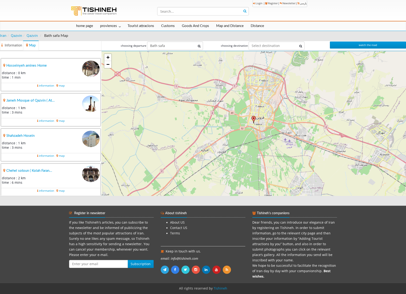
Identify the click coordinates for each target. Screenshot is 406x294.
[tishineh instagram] (197, 269)
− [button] (107, 64)
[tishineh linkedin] (207, 269)
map (62, 86)
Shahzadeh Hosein (20, 135)
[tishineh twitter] (186, 269)
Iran (3, 35)
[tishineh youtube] (217, 269)
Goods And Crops (195, 26)
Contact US (178, 228)
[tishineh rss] (227, 269)
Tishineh (220, 288)
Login (259, 3)
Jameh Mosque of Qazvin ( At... (30, 100)
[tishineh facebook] (176, 269)
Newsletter (288, 3)
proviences (108, 26)
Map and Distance (230, 26)
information (46, 86)
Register (273, 3)
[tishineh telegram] (166, 269)
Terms (175, 233)
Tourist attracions (141, 26)
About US (177, 222)
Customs (168, 26)
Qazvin (16, 35)
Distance (257, 26)
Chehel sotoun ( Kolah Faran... (29, 170)
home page (84, 26)
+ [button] (107, 57)
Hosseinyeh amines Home (26, 65)
